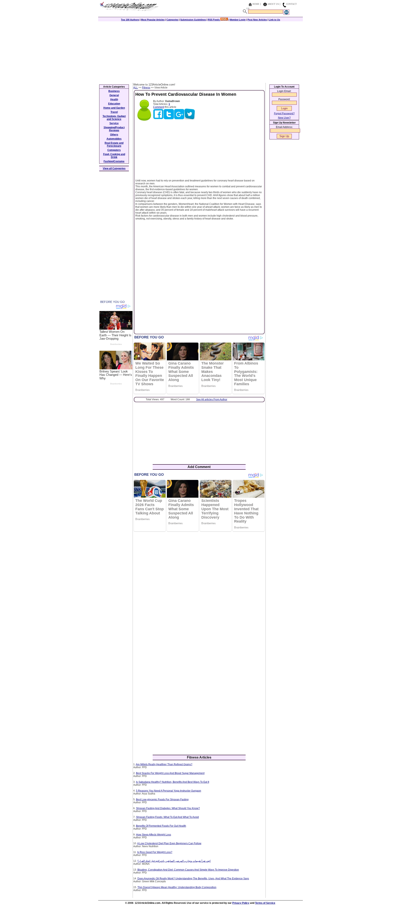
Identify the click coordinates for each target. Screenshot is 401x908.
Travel (114, 112)
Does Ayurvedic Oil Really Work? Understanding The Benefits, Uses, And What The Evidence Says (193, 878)
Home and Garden (114, 107)
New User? (284, 117)
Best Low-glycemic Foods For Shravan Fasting (162, 799)
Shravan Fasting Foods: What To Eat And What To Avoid (167, 817)
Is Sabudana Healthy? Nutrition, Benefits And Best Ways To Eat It (172, 781)
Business (114, 91)
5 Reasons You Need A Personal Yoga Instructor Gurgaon (168, 790)
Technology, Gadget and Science (114, 118)
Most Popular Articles (153, 19)
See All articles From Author (211, 399)
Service (114, 123)
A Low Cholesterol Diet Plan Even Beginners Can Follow (169, 843)
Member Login (238, 19)
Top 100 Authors (130, 19)
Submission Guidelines (193, 19)
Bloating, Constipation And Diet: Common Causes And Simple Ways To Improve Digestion (188, 869)
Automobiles (114, 138)
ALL (135, 87)
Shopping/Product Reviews (114, 129)
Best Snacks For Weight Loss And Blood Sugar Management (170, 773)
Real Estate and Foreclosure (114, 144)
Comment (158, 107)
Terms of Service (265, 903)
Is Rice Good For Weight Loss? (154, 852)
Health (114, 99)
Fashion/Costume (114, 161)
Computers (114, 150)
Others (114, 134)
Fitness (146, 87)
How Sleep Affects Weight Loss (153, 834)
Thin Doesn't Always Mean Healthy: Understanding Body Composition (176, 887)
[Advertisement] (200, 51)
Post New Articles (257, 19)
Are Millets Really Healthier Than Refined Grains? (164, 764)
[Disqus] (199, 588)
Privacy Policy (240, 903)
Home (256, 4)
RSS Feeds (214, 19)
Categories (172, 19)
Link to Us (274, 19)
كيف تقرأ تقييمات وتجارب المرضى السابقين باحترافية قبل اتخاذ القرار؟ (174, 861)
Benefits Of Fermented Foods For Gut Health (161, 825)
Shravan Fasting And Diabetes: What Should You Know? (168, 808)
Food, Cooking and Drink (114, 156)
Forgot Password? (284, 113)
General (114, 95)
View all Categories (114, 168)
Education (114, 103)
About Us (273, 4)
